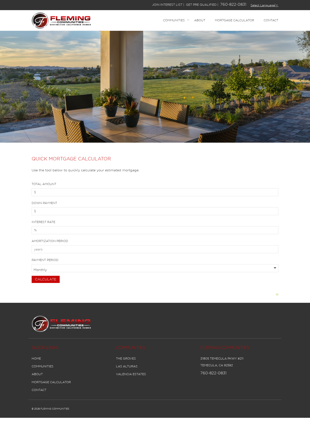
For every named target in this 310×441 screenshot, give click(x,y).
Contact (271, 20)
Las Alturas (126, 366)
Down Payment (44, 203)
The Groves (126, 358)
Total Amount (44, 184)
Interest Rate (43, 222)
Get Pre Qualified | (202, 4)
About (199, 20)
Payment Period (45, 260)
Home (36, 358)
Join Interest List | (168, 4)
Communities (174, 20)
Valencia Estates (131, 374)
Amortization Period (50, 241)
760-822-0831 (233, 4)
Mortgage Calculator (234, 20)
